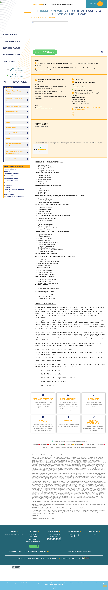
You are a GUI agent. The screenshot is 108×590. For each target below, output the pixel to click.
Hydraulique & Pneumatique (13, 106)
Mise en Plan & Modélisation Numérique (13, 145)
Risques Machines (9, 194)
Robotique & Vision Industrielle (14, 133)
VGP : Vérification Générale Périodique (14, 196)
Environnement (8, 185)
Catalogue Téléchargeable (16, 75)
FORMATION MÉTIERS (10, 87)
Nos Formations (10, 35)
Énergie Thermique (11, 127)
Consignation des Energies (11, 180)
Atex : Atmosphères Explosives (12, 176)
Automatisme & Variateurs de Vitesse (14, 100)
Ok (100, 4)
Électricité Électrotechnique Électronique (13, 92)
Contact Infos (9, 62)
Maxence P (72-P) (89, 107)
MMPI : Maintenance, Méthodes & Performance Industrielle (15, 152)
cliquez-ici (60, 584)
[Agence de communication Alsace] (85, 559)
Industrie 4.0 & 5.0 (11, 159)
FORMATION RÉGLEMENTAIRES (13, 167)
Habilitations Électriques (10, 169)
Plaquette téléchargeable (16, 69)
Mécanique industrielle (12, 111)
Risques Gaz (7, 171)
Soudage (8, 122)
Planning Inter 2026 (11, 41)
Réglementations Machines (11, 178)
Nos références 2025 (12, 55)
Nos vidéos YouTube (11, 48)
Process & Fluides (10, 117)
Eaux (5, 182)
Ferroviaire (7, 187)
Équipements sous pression (11, 173)
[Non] (105, 586)
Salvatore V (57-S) (85, 109)
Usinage (8, 138)
